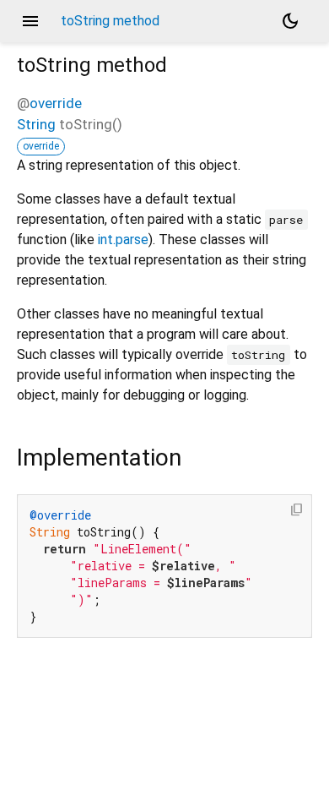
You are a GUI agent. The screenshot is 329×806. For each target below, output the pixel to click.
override (56, 103)
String (36, 124)
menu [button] (30, 21)
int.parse (123, 239)
